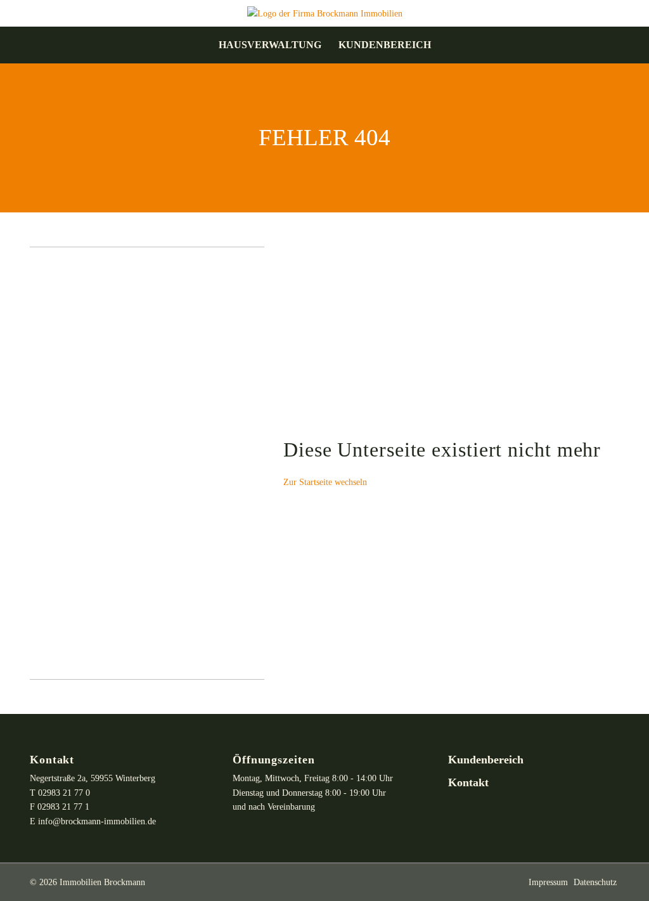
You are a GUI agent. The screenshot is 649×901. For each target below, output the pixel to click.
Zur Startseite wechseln (325, 482)
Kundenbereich (384, 45)
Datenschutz (595, 882)
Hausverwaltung (270, 45)
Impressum (548, 882)
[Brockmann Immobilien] (324, 13)
